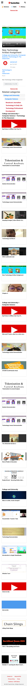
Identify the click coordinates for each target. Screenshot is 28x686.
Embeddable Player (11, 84)
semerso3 (13, 62)
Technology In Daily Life (14, 105)
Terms (18, 679)
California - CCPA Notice (14, 681)
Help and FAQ (18, 676)
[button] (4, 2)
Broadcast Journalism (13, 102)
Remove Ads (14, 10)
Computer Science (11, 99)
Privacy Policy (11, 679)
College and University (10, 55)
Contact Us (9, 676)
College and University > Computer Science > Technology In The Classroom (13, 116)
